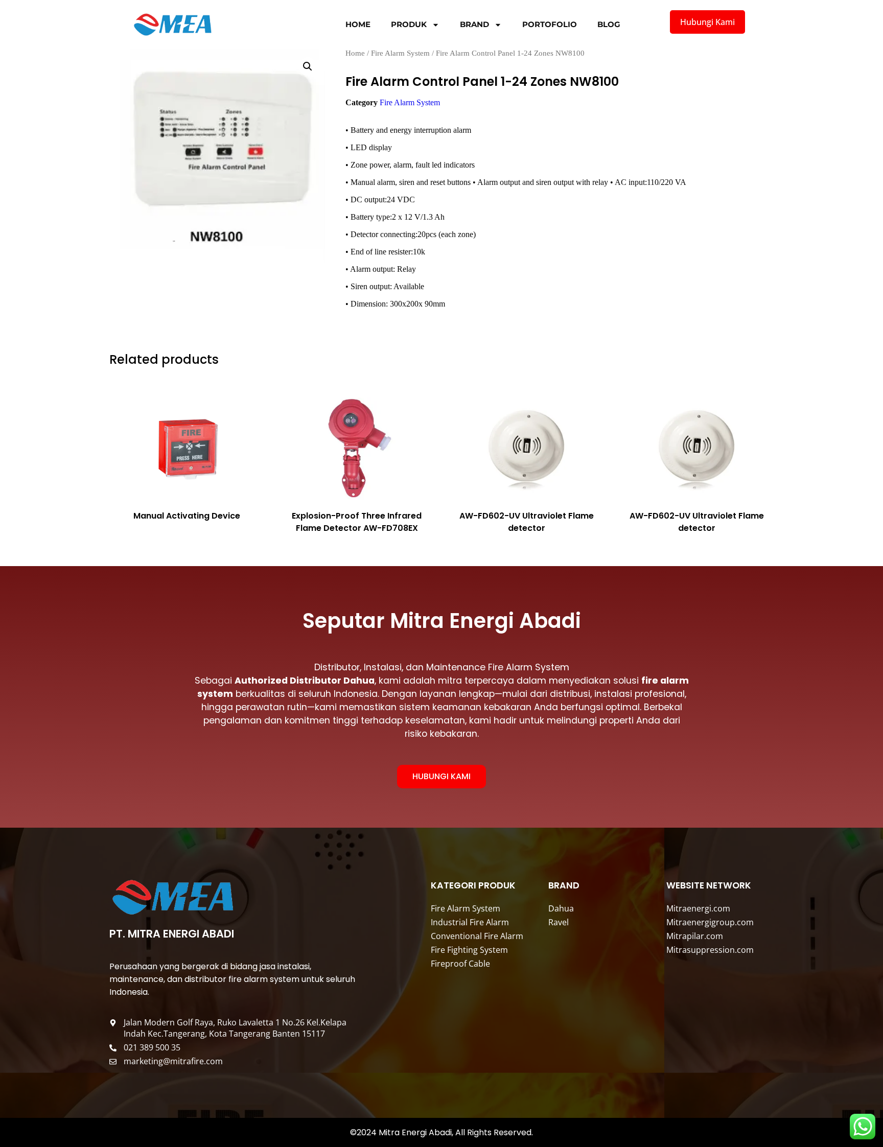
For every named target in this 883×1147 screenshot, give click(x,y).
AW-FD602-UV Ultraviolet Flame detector (526, 522)
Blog (608, 24)
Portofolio (549, 24)
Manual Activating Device (186, 516)
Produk (409, 24)
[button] (307, 66)
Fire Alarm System (400, 53)
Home (357, 24)
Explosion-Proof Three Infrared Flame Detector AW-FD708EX (357, 522)
